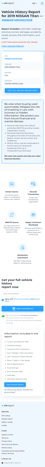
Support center (7, 435)
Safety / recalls (7, 422)
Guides (4, 425)
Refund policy (7, 448)
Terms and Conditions (22, 299)
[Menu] (42, 3)
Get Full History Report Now (22, 90)
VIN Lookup (6, 416)
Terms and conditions (10, 444)
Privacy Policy (7, 441)
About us (5, 438)
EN (33, 3)
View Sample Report (13, 46)
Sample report (7, 419)
